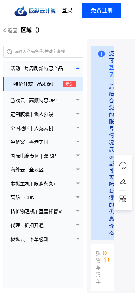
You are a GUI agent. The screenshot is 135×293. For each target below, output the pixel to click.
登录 (67, 11)
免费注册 (102, 11)
